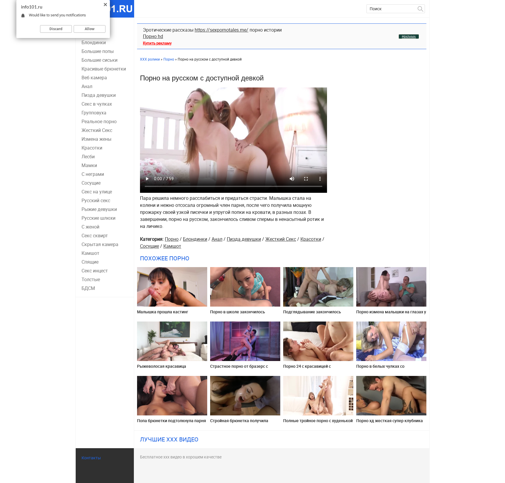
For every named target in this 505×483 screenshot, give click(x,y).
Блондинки (94, 42)
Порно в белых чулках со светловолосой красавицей (383, 368)
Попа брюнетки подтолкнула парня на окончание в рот (171, 423)
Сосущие (91, 183)
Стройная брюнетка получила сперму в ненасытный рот (239, 423)
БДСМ (88, 288)
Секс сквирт (95, 235)
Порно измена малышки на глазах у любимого (391, 314)
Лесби (88, 156)
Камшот (90, 253)
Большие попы (98, 51)
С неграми (93, 174)
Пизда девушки (99, 95)
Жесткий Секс (97, 130)
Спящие (90, 262)
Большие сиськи (99, 60)
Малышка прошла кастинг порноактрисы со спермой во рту (169, 314)
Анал (87, 86)
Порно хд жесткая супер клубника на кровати (389, 423)
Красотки (92, 148)
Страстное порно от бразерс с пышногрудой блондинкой (239, 368)
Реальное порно (99, 121)
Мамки (89, 165)
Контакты (91, 457)
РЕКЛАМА (409, 37)
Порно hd (153, 36)
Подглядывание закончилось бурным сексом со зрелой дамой (315, 314)
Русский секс (96, 200)
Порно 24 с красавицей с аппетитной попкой (307, 368)
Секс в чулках (97, 104)
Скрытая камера (100, 244)
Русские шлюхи (98, 218)
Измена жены (96, 139)
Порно (172, 239)
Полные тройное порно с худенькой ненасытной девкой (318, 423)
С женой (90, 227)
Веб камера (94, 77)
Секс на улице (97, 191)
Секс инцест (95, 270)
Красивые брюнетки (104, 69)
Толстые (91, 279)
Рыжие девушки (99, 209)
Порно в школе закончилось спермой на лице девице (237, 314)
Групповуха (94, 112)
